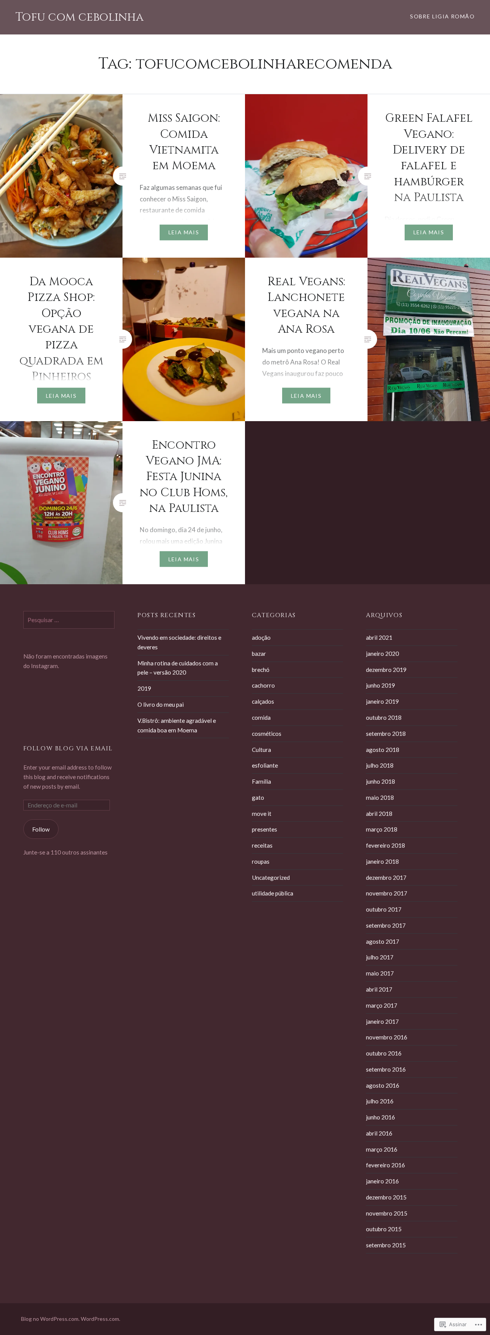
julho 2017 (380, 957)
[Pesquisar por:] (69, 619)
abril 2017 (379, 989)
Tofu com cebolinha (79, 17)
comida (261, 717)
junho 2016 (380, 1117)
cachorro (263, 685)
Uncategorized (271, 877)
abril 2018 (379, 813)
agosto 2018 (382, 749)
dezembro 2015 (386, 1197)
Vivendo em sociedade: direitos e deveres (179, 642)
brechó (261, 669)
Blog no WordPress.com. (50, 1318)
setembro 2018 (386, 733)
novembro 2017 (386, 893)
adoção (261, 637)
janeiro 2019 (382, 701)
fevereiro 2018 (385, 845)
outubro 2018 (384, 717)
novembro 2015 (386, 1213)
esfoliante (265, 765)
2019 (144, 688)
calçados (263, 701)
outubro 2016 (384, 1053)
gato (258, 797)
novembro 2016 (386, 1037)
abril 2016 (379, 1133)
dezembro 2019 (386, 669)
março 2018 (381, 829)
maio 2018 (380, 797)
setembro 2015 (386, 1245)
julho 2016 (380, 1101)
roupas (261, 861)
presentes (264, 829)
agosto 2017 (382, 941)
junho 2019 (380, 685)
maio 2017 (380, 973)
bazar (259, 653)
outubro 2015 (384, 1229)
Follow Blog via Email (68, 748)
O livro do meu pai (160, 704)
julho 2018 (380, 765)
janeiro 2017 (382, 1021)
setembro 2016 (386, 1069)
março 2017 (381, 1005)
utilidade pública (272, 893)
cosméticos (266, 733)
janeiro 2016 (382, 1181)
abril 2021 (379, 637)
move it (261, 813)
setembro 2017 (386, 925)
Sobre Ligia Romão (442, 16)
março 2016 (381, 1149)
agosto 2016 (382, 1085)
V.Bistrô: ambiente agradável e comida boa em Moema (176, 725)
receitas (262, 845)
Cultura (261, 749)
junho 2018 (380, 781)
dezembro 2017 (386, 877)
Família (261, 781)
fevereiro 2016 (385, 1165)
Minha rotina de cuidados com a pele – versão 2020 (177, 668)
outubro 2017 (384, 909)
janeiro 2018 (382, 861)
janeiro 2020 (382, 653)
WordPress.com (100, 1318)
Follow (41, 829)
